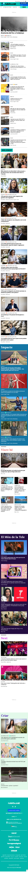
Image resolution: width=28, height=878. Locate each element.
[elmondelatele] (14, 847)
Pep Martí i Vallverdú (5, 223)
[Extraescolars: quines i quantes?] (14, 774)
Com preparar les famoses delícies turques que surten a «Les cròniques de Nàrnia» (20, 489)
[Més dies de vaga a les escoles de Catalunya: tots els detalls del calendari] (5, 110)
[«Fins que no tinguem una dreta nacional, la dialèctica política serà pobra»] (14, 280)
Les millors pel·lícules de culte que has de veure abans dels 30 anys (13, 558)
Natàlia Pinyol (13, 48)
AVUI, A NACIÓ (7, 150)
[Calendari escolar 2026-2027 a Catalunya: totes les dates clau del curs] (5, 121)
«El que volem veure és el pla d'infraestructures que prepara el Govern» (13, 268)
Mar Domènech (4, 787)
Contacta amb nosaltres (14, 810)
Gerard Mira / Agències (6, 662)
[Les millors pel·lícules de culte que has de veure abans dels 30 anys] (14, 547)
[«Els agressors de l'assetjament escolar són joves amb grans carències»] (14, 726)
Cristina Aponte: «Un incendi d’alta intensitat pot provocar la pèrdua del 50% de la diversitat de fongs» (14, 416)
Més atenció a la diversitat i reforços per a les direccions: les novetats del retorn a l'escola (13, 172)
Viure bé (7, 449)
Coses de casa (4, 485)
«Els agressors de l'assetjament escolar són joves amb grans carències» (12, 738)
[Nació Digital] (6, 4)
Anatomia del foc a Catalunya (12, 33)
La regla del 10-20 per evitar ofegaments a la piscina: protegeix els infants (7, 488)
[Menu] (1, 7)
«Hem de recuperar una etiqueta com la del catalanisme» (13, 220)
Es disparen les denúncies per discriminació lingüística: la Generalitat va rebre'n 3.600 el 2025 (17, 88)
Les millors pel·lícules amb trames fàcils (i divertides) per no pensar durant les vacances (13, 582)
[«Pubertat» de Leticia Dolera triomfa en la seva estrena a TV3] (5, 67)
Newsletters (17, 1)
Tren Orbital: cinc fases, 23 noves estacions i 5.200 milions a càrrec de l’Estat (18, 56)
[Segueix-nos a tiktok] (15, 807)
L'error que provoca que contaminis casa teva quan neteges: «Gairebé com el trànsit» (6, 509)
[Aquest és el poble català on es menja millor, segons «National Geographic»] (21, 499)
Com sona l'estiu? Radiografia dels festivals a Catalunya (13, 684)
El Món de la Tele (13, 537)
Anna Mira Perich (4, 740)
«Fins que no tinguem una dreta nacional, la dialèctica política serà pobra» (13, 291)
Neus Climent (4, 608)
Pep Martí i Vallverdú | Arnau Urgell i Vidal (10, 199)
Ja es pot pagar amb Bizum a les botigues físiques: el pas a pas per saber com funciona (18, 78)
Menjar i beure (18, 504)
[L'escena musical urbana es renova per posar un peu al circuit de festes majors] (14, 648)
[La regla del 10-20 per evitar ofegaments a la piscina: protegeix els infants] (7, 480)
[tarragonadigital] (14, 844)
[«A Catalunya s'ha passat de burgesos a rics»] (14, 304)
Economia (3, 265)
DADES (16, 84)
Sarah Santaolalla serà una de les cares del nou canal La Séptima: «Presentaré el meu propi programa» (13, 606)
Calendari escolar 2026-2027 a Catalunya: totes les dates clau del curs (17, 120)
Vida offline (3, 657)
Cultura (3, 681)
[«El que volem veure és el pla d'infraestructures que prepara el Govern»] (14, 256)
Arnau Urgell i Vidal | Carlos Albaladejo (9, 37)
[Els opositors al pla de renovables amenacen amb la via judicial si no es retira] (14, 381)
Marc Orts (3, 473)
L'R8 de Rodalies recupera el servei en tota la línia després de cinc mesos (17, 45)
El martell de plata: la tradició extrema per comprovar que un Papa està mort (13, 471)
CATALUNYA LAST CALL (12, 194)
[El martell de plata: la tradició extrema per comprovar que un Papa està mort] (14, 460)
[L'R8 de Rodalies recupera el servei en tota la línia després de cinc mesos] (5, 46)
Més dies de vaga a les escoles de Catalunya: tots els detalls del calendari (17, 110)
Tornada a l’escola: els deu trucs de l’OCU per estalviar (13, 762)
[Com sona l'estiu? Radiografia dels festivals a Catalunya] (14, 673)
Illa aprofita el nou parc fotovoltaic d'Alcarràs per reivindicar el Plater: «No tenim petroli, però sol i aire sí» (12, 369)
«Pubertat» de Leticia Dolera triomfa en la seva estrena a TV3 (18, 67)
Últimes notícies (7, 7)
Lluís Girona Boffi (13, 91)
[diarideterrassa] (14, 840)
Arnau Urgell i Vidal (14, 59)
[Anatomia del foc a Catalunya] (14, 24)
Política (12, 127)
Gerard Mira (12, 112)
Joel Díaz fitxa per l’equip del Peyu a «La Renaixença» (12, 629)
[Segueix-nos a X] (13, 807)
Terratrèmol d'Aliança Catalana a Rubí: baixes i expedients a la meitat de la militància (18, 131)
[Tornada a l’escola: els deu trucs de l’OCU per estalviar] (14, 750)
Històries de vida (5, 735)
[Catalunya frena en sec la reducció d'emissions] (5, 99)
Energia (2, 366)
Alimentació (17, 485)
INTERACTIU (8, 35)
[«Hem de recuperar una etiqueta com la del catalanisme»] (14, 209)
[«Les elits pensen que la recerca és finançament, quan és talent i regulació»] (14, 233)
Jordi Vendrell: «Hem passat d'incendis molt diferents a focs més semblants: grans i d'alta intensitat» (13, 440)
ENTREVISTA (8, 412)
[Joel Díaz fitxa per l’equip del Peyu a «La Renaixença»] (14, 618)
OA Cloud (19, 867)
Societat (15, 7)
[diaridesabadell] (14, 837)
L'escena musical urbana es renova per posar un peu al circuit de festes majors (14, 659)
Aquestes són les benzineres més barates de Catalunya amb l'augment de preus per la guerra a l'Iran (18, 141)
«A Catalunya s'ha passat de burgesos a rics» (12, 315)
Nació (11, 42)
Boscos (3, 412)
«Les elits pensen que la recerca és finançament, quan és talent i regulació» (12, 244)
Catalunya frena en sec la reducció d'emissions (16, 99)
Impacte (3, 35)
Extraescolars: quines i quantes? (9, 785)
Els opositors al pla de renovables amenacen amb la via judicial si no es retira (13, 391)
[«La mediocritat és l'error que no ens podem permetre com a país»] (14, 327)
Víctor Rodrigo (13, 69)
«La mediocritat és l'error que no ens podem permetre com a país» (14, 339)
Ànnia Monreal (4, 686)
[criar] (14, 851)
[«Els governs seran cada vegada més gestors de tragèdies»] (14, 185)
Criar (11, 106)
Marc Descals (13, 145)
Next (4, 638)
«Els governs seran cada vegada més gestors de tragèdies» (12, 197)
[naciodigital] (14, 833)
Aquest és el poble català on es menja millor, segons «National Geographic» (21, 508)
